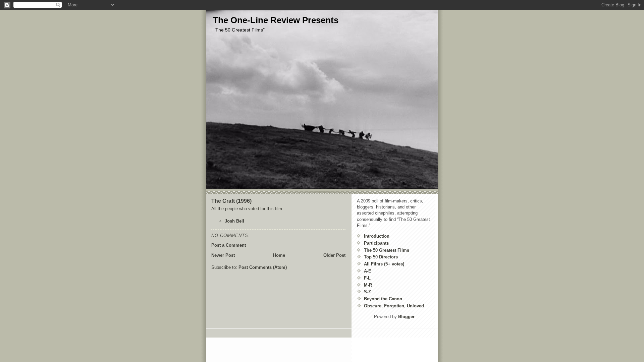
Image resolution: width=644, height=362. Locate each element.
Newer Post (223, 255)
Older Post (334, 255)
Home (279, 255)
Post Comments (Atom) (262, 267)
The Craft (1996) (231, 201)
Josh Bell (234, 221)
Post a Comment (228, 245)
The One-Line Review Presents (275, 20)
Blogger (406, 316)
